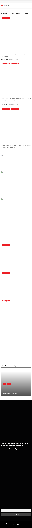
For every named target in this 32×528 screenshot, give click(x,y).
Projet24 (17, 524)
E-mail (2, 508)
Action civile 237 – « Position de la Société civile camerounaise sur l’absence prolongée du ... (19, 349)
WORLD (8, 18)
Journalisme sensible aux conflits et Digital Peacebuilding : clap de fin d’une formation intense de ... (15, 48)
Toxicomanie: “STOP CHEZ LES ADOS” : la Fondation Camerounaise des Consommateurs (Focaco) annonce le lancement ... (15, 340)
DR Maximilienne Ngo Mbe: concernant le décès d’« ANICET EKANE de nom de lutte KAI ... (19, 487)
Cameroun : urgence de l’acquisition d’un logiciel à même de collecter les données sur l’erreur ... (15, 356)
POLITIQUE (8, 63)
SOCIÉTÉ (3, 18)
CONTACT (20, 526)
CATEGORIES (27, 526)
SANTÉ (4, 384)
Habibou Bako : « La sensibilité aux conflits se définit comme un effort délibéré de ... (14, 94)
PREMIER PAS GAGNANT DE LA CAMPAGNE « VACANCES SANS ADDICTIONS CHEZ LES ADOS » (19, 331)
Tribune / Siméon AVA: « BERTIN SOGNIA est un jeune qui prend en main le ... (19, 494)
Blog (3, 63)
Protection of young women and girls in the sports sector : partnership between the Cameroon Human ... (15, 264)
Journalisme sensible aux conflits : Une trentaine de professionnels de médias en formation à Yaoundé (14, 139)
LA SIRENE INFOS (4, 59)
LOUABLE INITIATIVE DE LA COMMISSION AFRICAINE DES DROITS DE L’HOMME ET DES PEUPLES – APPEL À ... (14, 320)
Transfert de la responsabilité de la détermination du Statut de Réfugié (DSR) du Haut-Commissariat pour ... (15, 292)
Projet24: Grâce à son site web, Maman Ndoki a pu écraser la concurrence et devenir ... (19, 501)
